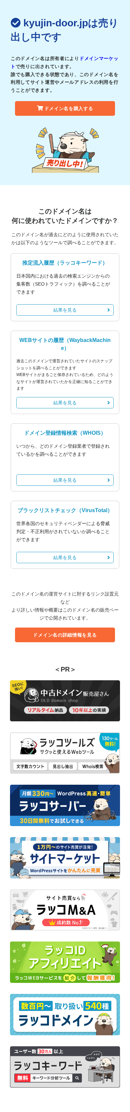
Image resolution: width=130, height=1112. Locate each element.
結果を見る (65, 310)
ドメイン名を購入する (68, 108)
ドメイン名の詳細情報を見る (65, 635)
